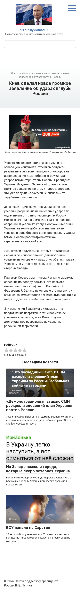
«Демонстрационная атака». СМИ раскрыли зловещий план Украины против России (39, 405)
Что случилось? (34, 30)
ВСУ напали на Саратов (28, 527)
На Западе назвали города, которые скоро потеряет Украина (38, 468)
